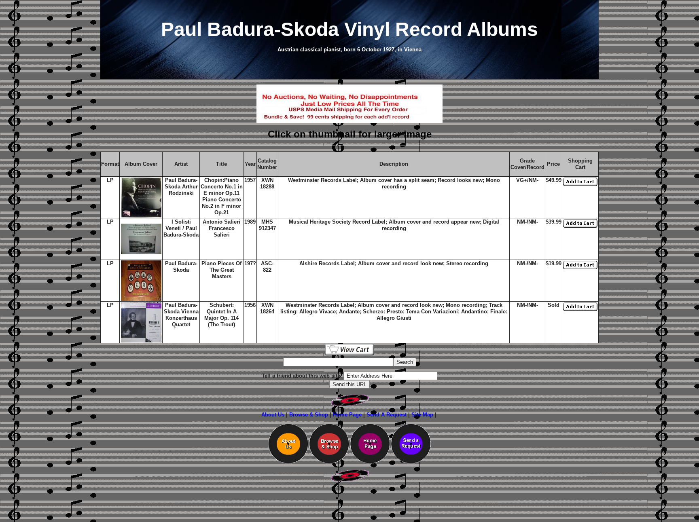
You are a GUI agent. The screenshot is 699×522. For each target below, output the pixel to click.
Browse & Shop (308, 415)
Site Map (422, 415)
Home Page (347, 415)
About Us (272, 415)
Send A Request (386, 415)
